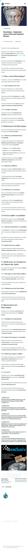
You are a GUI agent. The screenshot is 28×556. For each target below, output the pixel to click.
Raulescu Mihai (9, 41)
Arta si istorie (7, 28)
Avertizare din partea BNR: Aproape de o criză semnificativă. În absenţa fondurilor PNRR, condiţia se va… (13, 401)
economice (21, 55)
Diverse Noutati (5, 397)
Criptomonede (22, 476)
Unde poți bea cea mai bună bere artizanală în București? (21, 481)
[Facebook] (4, 500)
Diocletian (8, 486)
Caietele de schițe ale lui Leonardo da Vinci (6, 482)
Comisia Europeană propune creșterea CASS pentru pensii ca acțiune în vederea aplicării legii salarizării (13, 409)
